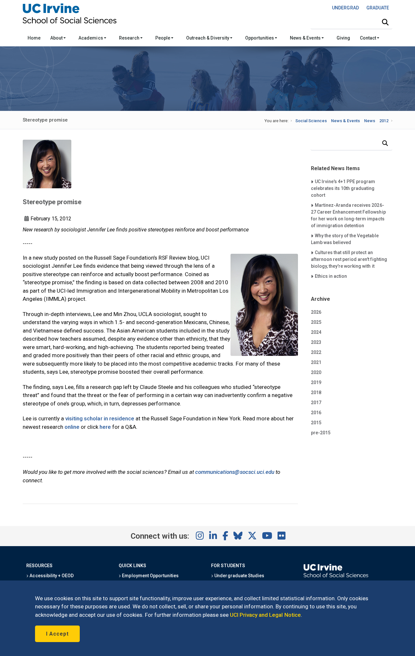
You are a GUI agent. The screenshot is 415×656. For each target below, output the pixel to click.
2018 (316, 392)
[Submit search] (385, 22)
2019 (316, 382)
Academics (91, 38)
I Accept (57, 634)
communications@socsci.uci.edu (234, 472)
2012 (383, 120)
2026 (316, 312)
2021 (316, 362)
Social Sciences (311, 120)
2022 (316, 352)
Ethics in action (330, 276)
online (72, 427)
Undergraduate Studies (238, 575)
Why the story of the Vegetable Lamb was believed (345, 239)
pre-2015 (320, 432)
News (369, 120)
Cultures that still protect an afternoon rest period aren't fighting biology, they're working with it (349, 259)
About (57, 38)
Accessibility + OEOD (51, 575)
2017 (316, 402)
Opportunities (260, 38)
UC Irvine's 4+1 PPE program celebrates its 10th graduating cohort (343, 188)
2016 (316, 412)
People (163, 38)
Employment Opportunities (150, 575)
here (105, 427)
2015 (316, 422)
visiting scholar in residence (99, 418)
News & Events (305, 38)
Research (129, 38)
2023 (316, 342)
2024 (316, 332)
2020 (316, 372)
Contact (368, 38)
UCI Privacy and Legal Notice (265, 615)
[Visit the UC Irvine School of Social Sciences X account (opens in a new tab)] (252, 536)
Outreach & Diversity (208, 38)
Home (34, 38)
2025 (316, 322)
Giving (343, 38)
